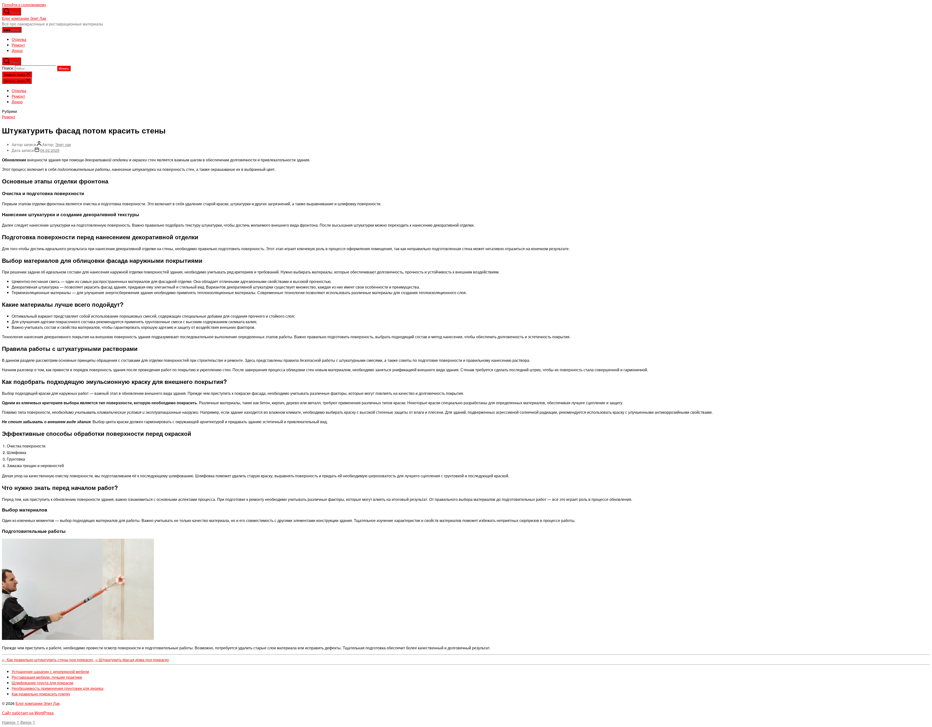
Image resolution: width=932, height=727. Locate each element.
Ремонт (18, 45)
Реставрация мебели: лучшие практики (47, 677)
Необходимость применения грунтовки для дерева (57, 688)
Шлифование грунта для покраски (42, 683)
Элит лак (63, 144)
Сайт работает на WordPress (28, 713)
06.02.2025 (49, 150)
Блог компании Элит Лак (24, 18)
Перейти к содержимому (24, 5)
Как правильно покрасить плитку (41, 694)
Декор (17, 50)
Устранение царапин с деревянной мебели (50, 671)
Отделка (19, 39)
